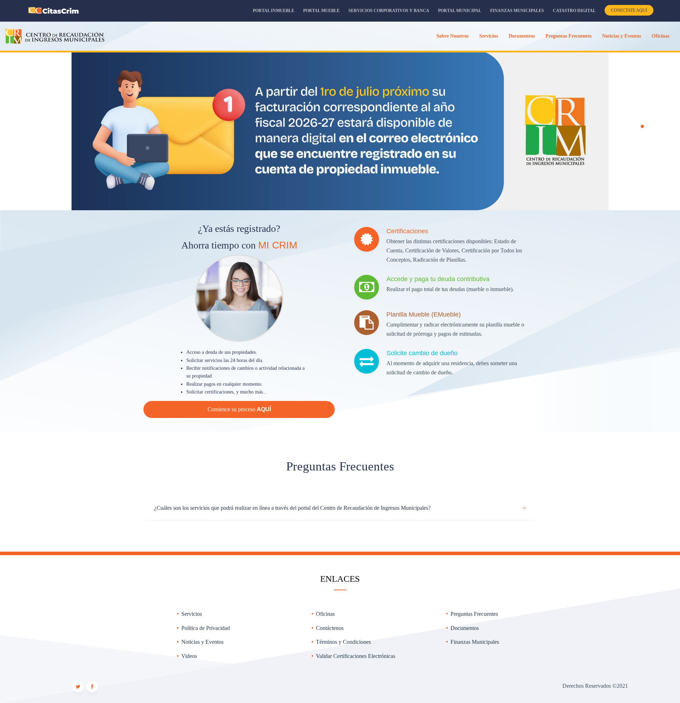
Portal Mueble (321, 10)
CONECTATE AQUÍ (629, 10)
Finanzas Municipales (517, 10)
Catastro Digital (574, 10)
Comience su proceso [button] (239, 409)
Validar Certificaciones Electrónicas (355, 656)
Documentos (464, 628)
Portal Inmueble (273, 10)
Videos (189, 656)
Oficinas (325, 614)
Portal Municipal (459, 10)
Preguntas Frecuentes (474, 614)
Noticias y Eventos (202, 642)
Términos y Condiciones (343, 642)
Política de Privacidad (205, 628)
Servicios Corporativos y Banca (388, 10)
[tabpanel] (340, 130)
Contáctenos (330, 628)
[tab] (340, 508)
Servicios (191, 614)
